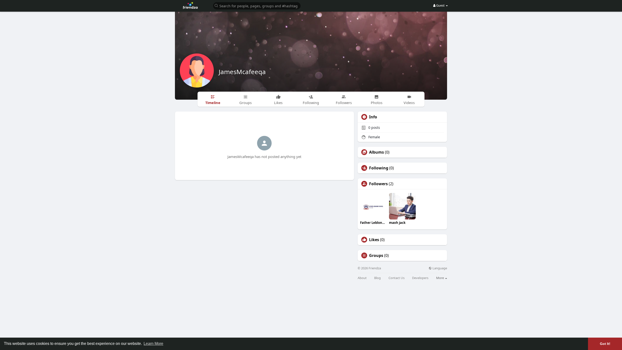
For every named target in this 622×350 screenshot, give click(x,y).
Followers (378, 184)
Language (439, 268)
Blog (377, 278)
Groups (376, 255)
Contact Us (397, 278)
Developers (420, 278)
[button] (256, 5)
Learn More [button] (153, 343)
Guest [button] (440, 5)
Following (378, 168)
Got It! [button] (605, 344)
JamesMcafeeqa (242, 71)
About (362, 278)
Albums (376, 152)
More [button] (440, 278)
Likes (374, 240)
